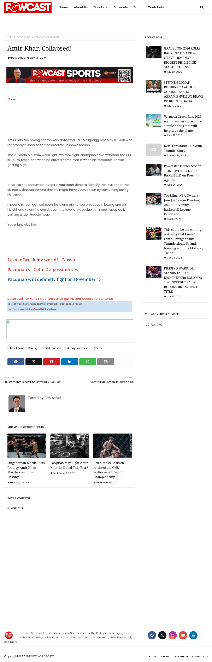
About (165, 656)
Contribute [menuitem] (156, 7)
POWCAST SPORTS (41, 656)
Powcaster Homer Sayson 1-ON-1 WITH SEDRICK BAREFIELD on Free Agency (182, 173)
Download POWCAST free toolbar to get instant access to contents (60, 298)
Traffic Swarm (15, 309)
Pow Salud (18, 58)
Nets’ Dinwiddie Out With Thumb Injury (183, 148)
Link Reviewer (50, 309)
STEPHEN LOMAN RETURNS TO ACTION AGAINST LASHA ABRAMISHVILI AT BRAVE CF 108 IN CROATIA (183, 91)
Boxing (32, 348)
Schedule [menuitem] (121, 7)
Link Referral (33, 309)
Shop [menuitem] (138, 7)
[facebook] (152, 635)
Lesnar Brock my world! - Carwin (42, 260)
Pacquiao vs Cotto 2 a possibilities (42, 269)
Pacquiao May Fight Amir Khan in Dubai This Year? (69, 465)
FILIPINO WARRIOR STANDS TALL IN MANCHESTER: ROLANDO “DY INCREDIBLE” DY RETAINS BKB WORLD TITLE (183, 280)
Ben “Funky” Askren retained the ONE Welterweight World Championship (108, 470)
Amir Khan (23, 37)
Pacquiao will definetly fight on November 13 (54, 279)
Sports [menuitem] (99, 7)
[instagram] (173, 635)
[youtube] (183, 635)
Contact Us (200, 656)
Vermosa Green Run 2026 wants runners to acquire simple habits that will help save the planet (183, 123)
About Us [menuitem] (81, 7)
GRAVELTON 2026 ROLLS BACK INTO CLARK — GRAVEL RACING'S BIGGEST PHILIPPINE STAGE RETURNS (182, 57)
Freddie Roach (52, 348)
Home (11, 37)
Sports (98, 348)
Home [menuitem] (63, 7)
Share (11, 99)
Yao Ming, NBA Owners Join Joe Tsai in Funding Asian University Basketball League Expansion (182, 204)
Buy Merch (181, 656)
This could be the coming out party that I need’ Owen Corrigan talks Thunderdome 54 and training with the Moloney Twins (183, 241)
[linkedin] (193, 635)
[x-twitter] (162, 635)
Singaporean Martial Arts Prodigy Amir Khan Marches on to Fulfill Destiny (26, 470)
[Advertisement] (28, 241)
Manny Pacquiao (77, 348)
